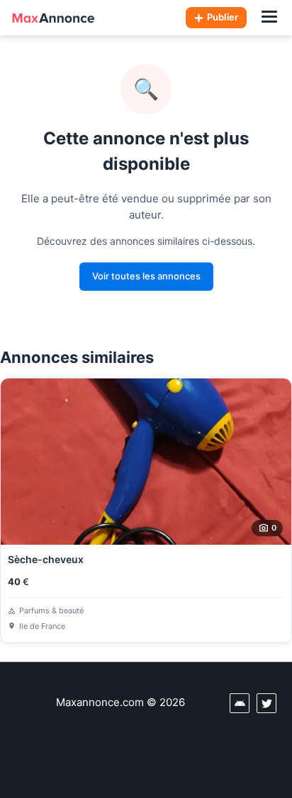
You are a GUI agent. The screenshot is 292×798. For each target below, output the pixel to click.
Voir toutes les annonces (146, 276)
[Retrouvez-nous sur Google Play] (239, 703)
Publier (222, 17)
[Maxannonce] (53, 17)
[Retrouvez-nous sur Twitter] (266, 703)
